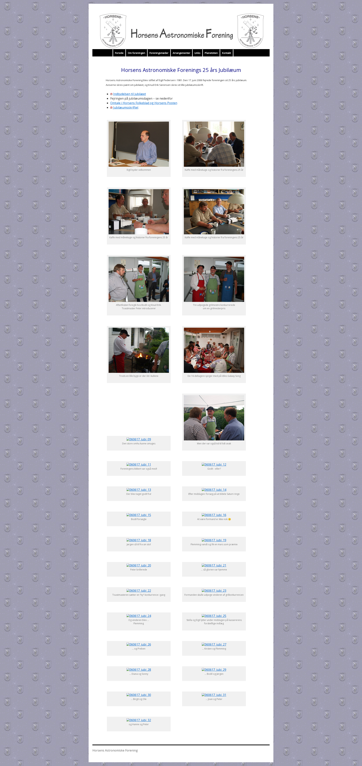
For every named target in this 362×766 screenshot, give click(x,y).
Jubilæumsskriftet (125, 107)
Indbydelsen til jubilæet (129, 94)
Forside (119, 53)
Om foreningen (136, 53)
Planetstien (211, 53)
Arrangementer (181, 53)
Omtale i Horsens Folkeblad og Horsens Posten (143, 103)
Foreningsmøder (159, 53)
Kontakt (226, 53)
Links (197, 53)
